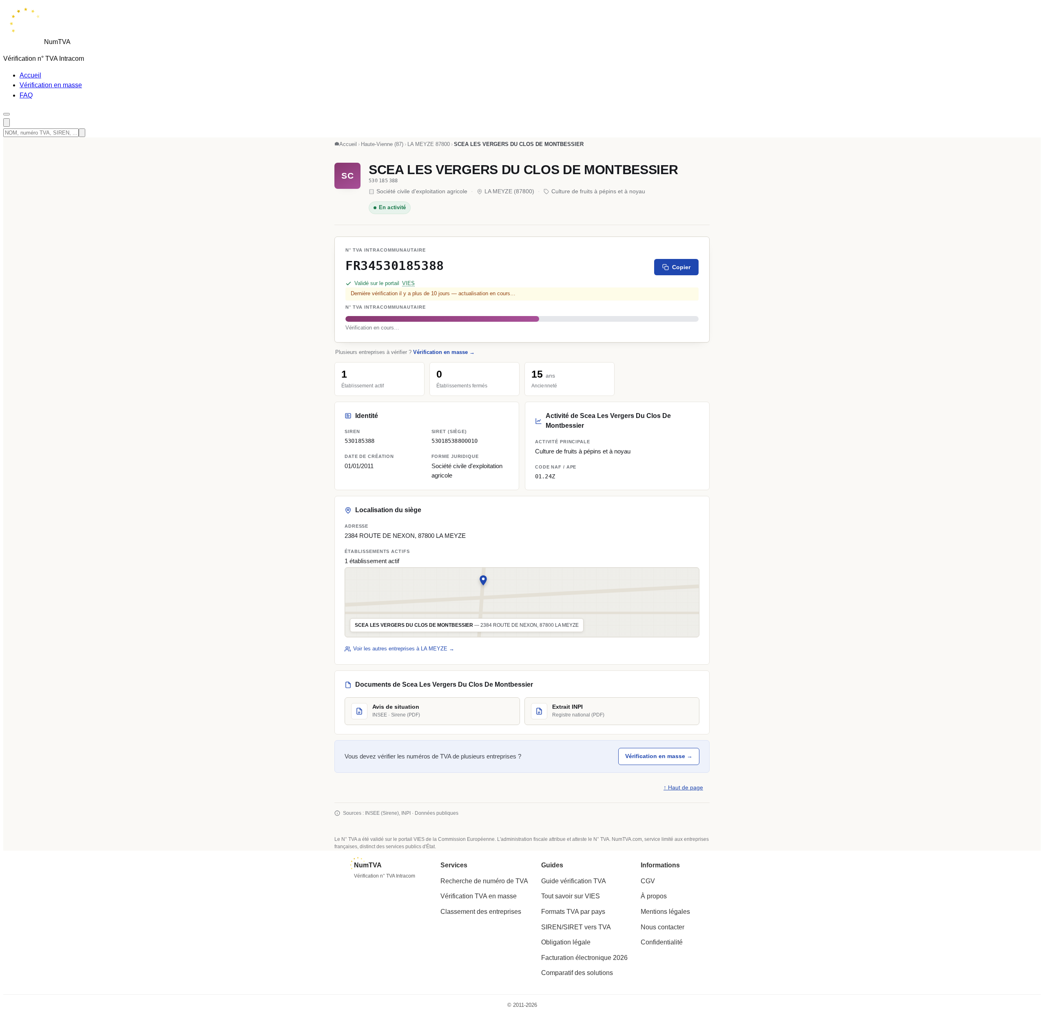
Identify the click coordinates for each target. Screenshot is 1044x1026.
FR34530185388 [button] (394, 266)
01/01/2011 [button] (359, 466)
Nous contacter (662, 927)
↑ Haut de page (683, 788)
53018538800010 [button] (454, 441)
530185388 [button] (359, 441)
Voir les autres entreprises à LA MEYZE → (403, 649)
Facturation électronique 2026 (584, 957)
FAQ (26, 95)
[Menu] (6, 114)
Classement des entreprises (480, 911)
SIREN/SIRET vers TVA (576, 927)
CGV (648, 881)
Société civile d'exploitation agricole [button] (466, 470)
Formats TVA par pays (573, 911)
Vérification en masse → (444, 352)
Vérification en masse (51, 85)
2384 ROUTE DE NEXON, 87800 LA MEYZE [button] (405, 536)
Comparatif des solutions (577, 972)
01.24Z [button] (545, 476)
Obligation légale (566, 942)
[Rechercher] (6, 122)
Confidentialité (662, 942)
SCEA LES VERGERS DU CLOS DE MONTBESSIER (523, 169)
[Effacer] (82, 132)
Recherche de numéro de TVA (484, 881)
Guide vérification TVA (573, 881)
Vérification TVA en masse (478, 896)
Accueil (30, 75)
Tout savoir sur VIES (570, 896)
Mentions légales (665, 911)
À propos (654, 896)
